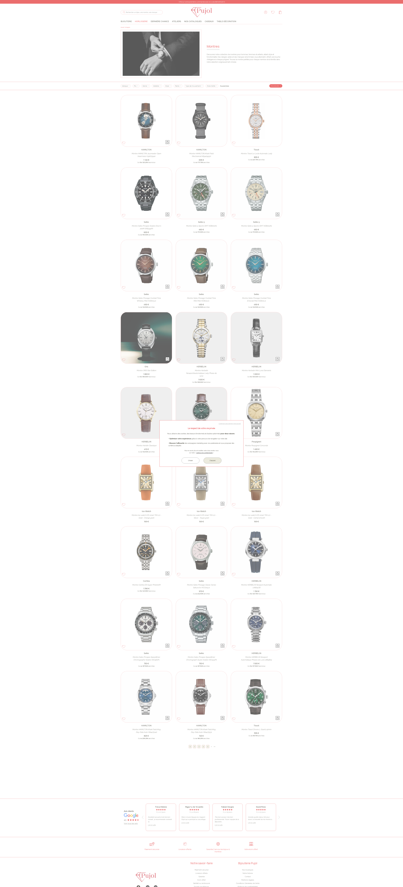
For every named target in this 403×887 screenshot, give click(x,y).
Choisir (190, 460)
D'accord (212, 460)
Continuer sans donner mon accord (230, 423)
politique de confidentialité (204, 453)
